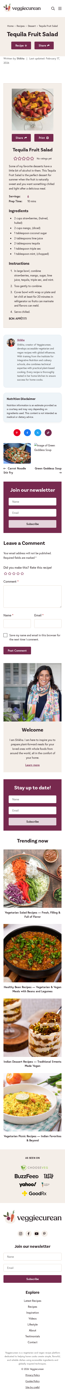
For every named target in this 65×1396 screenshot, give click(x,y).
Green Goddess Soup (48, 468)
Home (10, 26)
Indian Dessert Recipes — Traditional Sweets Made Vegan (32, 1064)
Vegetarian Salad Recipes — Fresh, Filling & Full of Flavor (32, 914)
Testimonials (32, 1336)
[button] (16, 158)
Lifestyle (33, 1324)
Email (39, 615)
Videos (33, 1318)
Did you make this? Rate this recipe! (27, 567)
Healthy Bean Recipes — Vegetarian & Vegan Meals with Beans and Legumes (32, 989)
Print (42, 138)
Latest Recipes (32, 1300)
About (32, 1330)
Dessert (32, 26)
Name (8, 615)
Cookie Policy (32, 1381)
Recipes (21, 26)
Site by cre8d (32, 1387)
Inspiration (32, 1312)
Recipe (19, 45)
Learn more (32, 765)
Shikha (21, 340)
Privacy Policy (32, 1375)
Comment (11, 581)
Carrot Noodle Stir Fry (14, 470)
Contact (32, 1342)
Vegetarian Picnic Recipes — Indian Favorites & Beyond (32, 1138)
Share (42, 45)
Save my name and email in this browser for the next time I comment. (34, 637)
